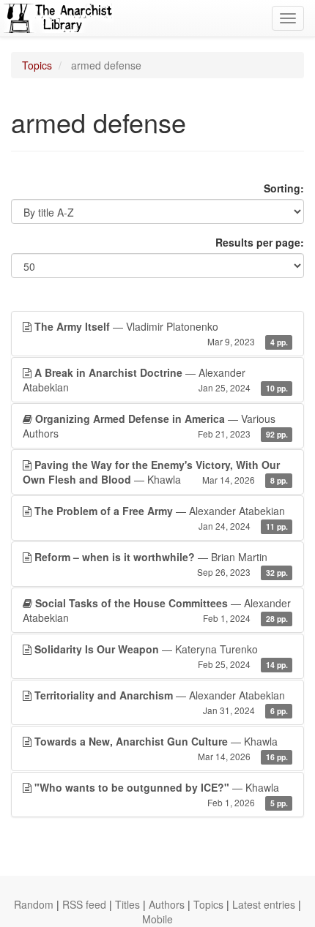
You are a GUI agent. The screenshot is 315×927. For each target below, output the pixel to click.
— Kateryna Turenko (161, 656)
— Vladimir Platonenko (161, 333)
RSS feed (84, 904)
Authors (167, 904)
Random (33, 904)
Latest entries (263, 904)
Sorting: (284, 188)
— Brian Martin (161, 563)
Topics (37, 65)
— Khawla (155, 472)
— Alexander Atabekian (155, 379)
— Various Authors (155, 425)
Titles (127, 904)
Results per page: (259, 242)
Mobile (157, 919)
